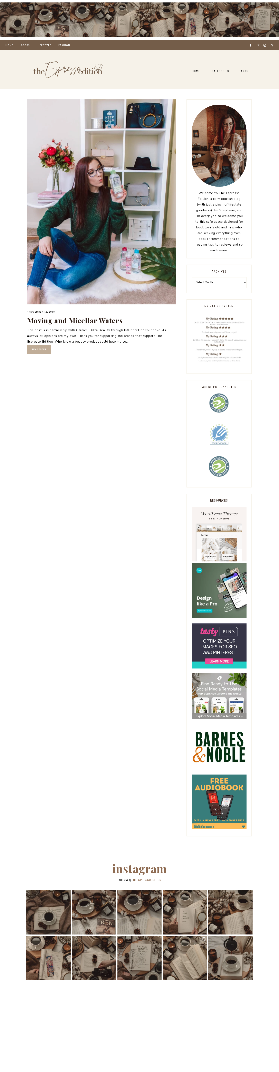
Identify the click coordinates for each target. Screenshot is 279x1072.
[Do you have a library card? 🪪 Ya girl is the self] (230, 958)
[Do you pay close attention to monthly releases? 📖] (185, 958)
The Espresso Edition (68, 69)
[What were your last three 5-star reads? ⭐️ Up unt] (17, 19)
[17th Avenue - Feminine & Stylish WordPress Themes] (219, 560)
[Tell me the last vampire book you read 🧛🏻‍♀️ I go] (261, 19)
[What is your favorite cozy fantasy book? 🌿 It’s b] (122, 19)
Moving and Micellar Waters (75, 320)
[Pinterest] (259, 40)
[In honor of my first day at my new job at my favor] (157, 19)
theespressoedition (146, 880)
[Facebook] (251, 40)
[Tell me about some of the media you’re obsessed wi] (191, 19)
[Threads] (256, 40)
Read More (39, 349)
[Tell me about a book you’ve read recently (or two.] (87, 19)
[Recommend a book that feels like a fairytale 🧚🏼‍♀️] (226, 19)
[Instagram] (265, 40)
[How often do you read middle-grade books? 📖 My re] (52, 19)
